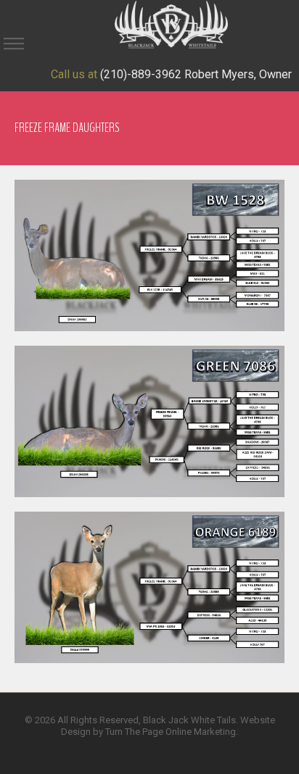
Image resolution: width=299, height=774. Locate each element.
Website (257, 720)
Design (76, 731)
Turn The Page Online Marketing (170, 731)
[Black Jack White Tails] (171, 23)
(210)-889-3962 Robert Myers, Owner (196, 74)
